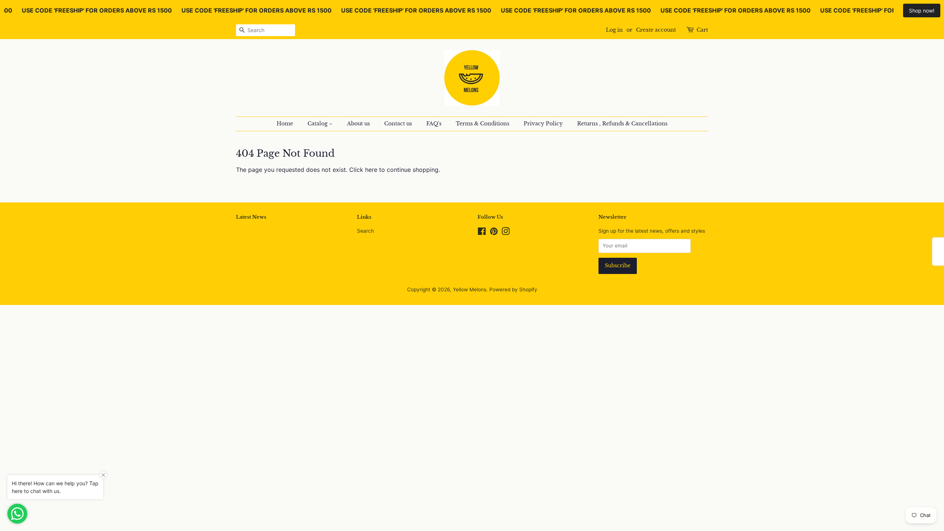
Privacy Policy (543, 123)
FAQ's (433, 123)
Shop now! (921, 10)
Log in (614, 30)
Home (285, 123)
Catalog (318, 123)
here (371, 169)
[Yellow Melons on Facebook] (482, 233)
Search (365, 231)
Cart (702, 30)
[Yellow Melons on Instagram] (506, 233)
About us (358, 123)
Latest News (251, 217)
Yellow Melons (469, 289)
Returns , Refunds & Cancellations (622, 123)
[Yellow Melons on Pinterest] (494, 233)
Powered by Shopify (513, 289)
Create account (656, 30)
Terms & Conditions (482, 123)
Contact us (398, 123)
